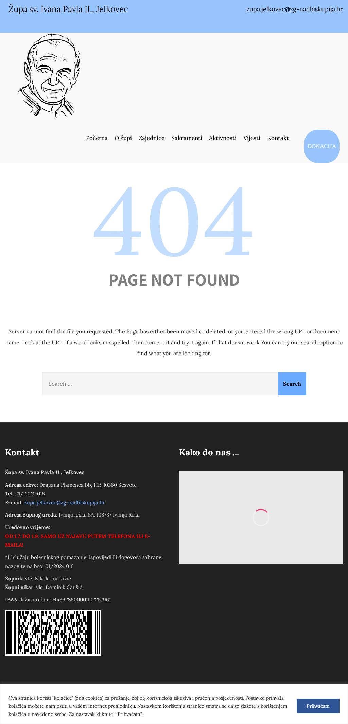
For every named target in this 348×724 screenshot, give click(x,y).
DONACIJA (322, 146)
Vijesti (251, 138)
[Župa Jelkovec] (49, 75)
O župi (123, 138)
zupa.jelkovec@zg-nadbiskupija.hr (64, 502)
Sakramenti (186, 138)
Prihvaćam (318, 706)
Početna (97, 138)
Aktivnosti (223, 138)
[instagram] (319, 23)
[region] (174, 704)
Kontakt (278, 138)
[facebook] (305, 23)
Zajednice (151, 138)
